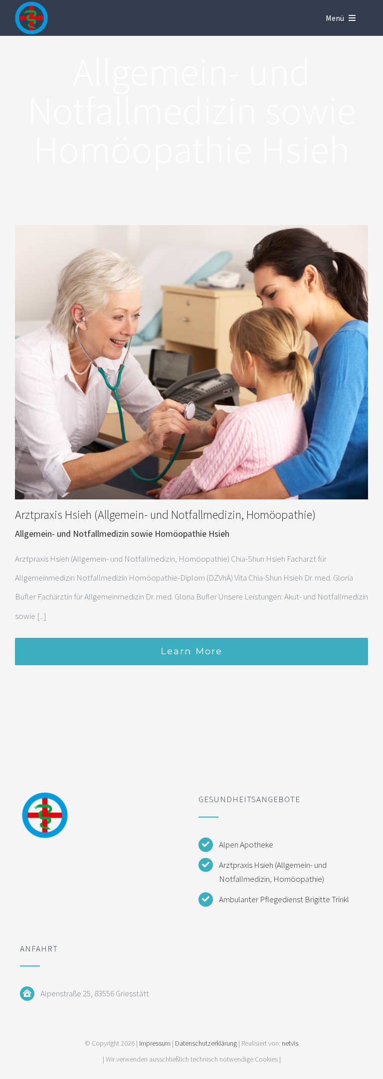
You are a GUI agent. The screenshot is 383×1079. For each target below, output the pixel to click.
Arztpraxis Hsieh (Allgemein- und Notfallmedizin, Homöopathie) (165, 514)
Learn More (192, 651)
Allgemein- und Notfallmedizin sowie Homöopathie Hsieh (122, 533)
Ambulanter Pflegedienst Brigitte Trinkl (284, 899)
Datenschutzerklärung (206, 1043)
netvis (290, 1043)
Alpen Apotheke (246, 844)
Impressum (155, 1043)
